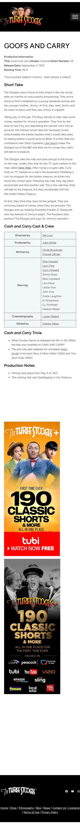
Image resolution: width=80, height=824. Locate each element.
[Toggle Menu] (75, 16)
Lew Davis (50, 143)
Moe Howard (50, 261)
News (46, 808)
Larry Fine (48, 265)
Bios (38, 808)
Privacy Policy (50, 812)
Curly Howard (50, 270)
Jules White (49, 242)
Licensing (74, 808)
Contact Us (59, 808)
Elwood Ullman (51, 254)
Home (4, 808)
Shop (13, 808)
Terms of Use (31, 812)
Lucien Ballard (50, 316)
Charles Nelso (50, 323)
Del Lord (47, 235)
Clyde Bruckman (52, 250)
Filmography (26, 808)
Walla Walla (24, 167)
